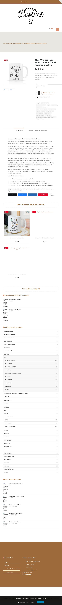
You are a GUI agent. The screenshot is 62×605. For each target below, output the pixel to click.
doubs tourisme (44, 111)
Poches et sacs (7, 440)
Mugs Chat (8, 376)
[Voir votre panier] (51, 29)
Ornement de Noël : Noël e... (16, 513)
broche (7, 396)
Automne (6, 462)
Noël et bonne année (10, 426)
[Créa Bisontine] (31, 15)
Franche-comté (45, 103)
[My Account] (46, 29)
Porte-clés (7, 443)
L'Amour (6, 430)
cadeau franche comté (41, 109)
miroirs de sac (7, 400)
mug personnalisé (40, 115)
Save (7, 60)
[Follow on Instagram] (57, 2)
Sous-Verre (7, 347)
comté (37, 111)
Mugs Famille (54, 105)
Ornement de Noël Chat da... (16, 505)
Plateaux (6, 433)
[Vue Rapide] (20, 240)
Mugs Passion (14, 43)
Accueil (5, 43)
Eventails (6, 354)
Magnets (6, 437)
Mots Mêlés (8, 386)
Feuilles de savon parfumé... (15, 483)
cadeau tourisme (51, 109)
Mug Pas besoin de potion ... (15, 309)
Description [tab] (19, 130)
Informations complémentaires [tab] (38, 130)
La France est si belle (40, 105)
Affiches (6, 404)
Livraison (7, 565)
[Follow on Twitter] (54, 2)
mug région (48, 115)
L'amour (7, 389)
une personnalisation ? (40, 85)
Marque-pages (7, 446)
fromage (51, 111)
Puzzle (6, 472)
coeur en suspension (9, 456)
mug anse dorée (8, 459)
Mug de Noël (8, 383)
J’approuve (40, 602)
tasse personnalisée (51, 117)
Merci (6, 419)
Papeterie (6, 466)
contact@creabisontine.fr (31, 570)
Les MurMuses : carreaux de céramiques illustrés (16, 393)
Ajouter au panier (48, 92)
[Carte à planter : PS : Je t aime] (2, 302)
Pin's (5, 410)
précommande (7, 453)
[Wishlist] (48, 29)
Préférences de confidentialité (26, 602)
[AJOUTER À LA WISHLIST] (23, 241)
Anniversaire (8, 423)
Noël (5, 450)
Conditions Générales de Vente (12, 568)
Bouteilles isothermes (9, 334)
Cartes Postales (8, 341)
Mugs (9, 43)
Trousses (6, 407)
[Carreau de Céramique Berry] (60, 302)
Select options (14, 240)
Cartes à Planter (8, 417)
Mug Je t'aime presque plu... (15, 299)
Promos (6, 413)
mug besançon (48, 113)
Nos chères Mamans (9, 338)
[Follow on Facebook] (50, 2)
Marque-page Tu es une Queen (16, 496)
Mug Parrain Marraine (10, 366)
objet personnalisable (41, 117)
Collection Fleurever (9, 344)
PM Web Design (15, 593)
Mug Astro (8, 370)
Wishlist (6, 562)
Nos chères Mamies (8, 331)
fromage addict (39, 113)
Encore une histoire (9, 469)
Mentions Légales (9, 572)
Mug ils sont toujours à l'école (13, 373)
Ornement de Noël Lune (15, 521)
